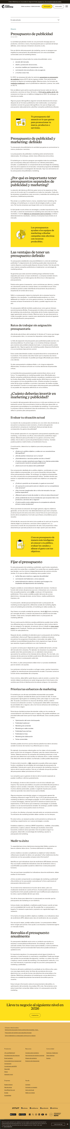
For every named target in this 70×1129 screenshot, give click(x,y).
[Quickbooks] (44, 1108)
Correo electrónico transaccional (12, 1061)
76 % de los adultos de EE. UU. (48, 92)
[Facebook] (29, 1114)
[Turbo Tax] (24, 1108)
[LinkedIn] (39, 1114)
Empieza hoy (35, 1015)
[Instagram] (36, 1114)
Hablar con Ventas (30, 1092)
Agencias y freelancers (52, 1053)
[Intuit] (15, 1108)
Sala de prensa (8, 1087)
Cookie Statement (8, 1126)
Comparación (7, 1063)
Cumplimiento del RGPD (10, 1066)
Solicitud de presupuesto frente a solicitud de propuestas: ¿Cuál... (22, 1029)
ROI (30, 763)
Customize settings (58, 1124)
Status (6, 1071)
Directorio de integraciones (32, 1061)
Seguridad (7, 1069)
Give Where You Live (9, 1090)
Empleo (6, 1092)
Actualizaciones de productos (12, 1055)
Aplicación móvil (8, 1074)
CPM (32, 592)
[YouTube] (43, 1114)
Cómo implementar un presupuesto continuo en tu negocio (20, 1035)
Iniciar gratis (47, 6)
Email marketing (8, 1058)
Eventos (48, 1058)
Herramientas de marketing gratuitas (34, 1055)
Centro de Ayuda (29, 1090)
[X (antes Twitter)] (32, 1114)
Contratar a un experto (31, 1087)
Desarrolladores (50, 1055)
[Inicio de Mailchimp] (7, 6)
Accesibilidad (7, 1095)
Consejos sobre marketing (32, 1053)
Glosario (13, 29)
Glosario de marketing (31, 1058)
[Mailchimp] (54, 1108)
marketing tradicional (18, 83)
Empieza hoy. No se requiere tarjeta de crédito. (50, 1)
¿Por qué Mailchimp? (9, 1053)
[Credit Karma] (34, 1108)
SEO (46, 611)
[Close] (67, 1124)
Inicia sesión (58, 6)
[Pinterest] (46, 1114)
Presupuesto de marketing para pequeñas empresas (18, 1032)
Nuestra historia (8, 1084)
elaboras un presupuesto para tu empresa (37, 213)
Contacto (27, 1084)
